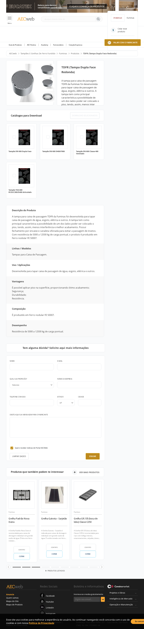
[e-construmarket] (118, 586)
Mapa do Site (12, 601)
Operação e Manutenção (121, 604)
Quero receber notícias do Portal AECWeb (31, 448)
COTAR (21, 556)
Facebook (50, 595)
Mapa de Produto (14, 604)
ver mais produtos (89, 472)
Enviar (92, 456)
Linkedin (50, 607)
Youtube (50, 601)
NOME (12, 361)
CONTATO (21, 550)
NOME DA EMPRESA (64, 379)
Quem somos (12, 597)
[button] (8, 567)
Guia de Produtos (15, 45)
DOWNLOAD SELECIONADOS (85, 115)
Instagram (50, 613)
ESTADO (60, 397)
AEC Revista (31, 45)
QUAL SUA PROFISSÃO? (18, 379)
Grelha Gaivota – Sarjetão (54, 518)
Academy (44, 45)
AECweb (13, 53)
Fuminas (63, 53)
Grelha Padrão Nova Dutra (19, 520)
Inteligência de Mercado (121, 598)
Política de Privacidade (41, 623)
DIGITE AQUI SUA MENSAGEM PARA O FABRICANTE (29, 414)
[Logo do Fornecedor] (117, 18)
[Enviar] (103, 599)
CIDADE (81, 397)
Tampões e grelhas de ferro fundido (38, 53)
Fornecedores (58, 45)
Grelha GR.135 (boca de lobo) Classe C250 (85, 520)
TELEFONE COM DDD (18, 397)
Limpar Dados (19, 456)
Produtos (75, 53)
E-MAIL (59, 361)
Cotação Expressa (75, 45)
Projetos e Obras (117, 592)
